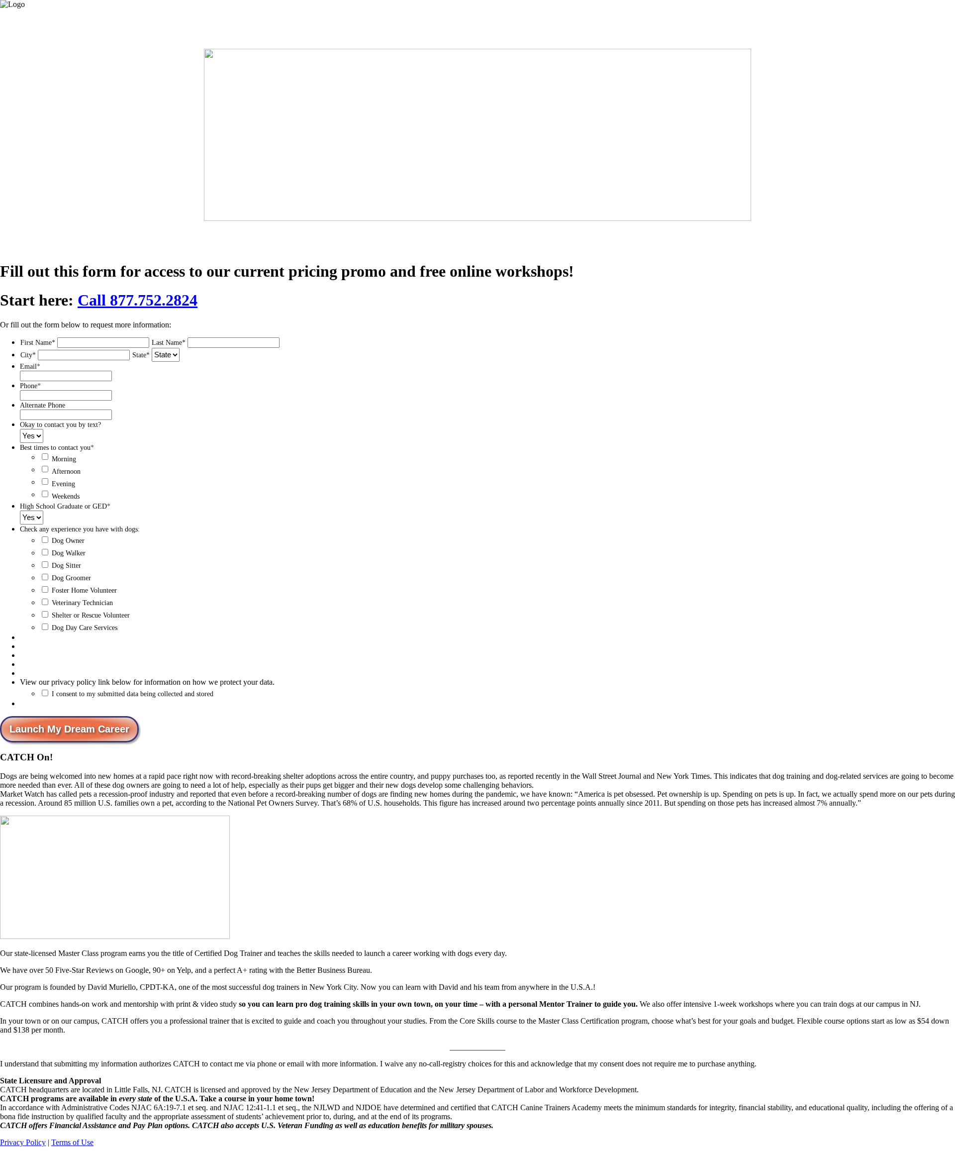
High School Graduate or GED (65, 506)
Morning (64, 459)
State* (141, 355)
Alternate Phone (42, 405)
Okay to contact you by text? (60, 424)
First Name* (37, 342)
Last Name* (169, 342)
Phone (30, 386)
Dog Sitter (66, 565)
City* (28, 355)
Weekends (66, 496)
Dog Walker (69, 553)
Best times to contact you (57, 447)
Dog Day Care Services (84, 627)
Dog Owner (68, 540)
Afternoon (66, 471)
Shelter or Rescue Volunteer (91, 615)
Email (30, 366)
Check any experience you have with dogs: (80, 529)
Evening (63, 484)
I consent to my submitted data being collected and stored (132, 694)
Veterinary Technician (82, 603)
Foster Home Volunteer (84, 590)
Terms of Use (72, 1142)
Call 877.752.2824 (137, 300)
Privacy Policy (23, 1142)
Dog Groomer (71, 578)
